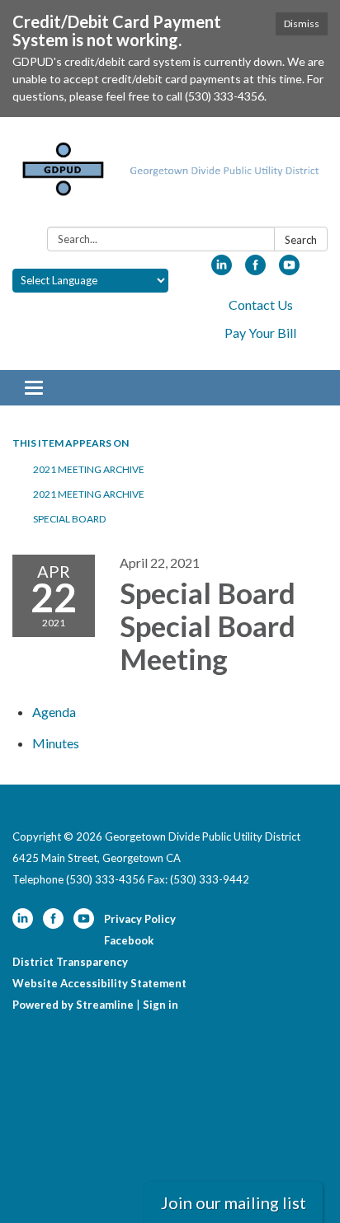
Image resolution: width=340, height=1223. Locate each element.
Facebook (128, 940)
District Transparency (70, 961)
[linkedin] (221, 270)
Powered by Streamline (73, 1004)
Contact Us (261, 304)
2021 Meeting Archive (88, 469)
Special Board (70, 519)
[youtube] (289, 270)
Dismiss (301, 23)
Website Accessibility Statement (99, 983)
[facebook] (255, 270)
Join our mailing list (233, 1202)
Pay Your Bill (260, 332)
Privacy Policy (140, 918)
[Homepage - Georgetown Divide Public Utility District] (170, 175)
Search (301, 239)
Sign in (160, 1004)
